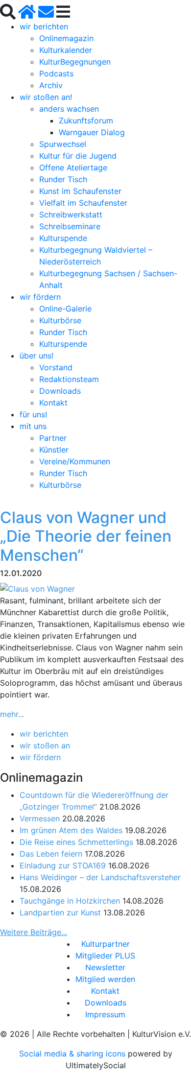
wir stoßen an (45, 745)
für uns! (33, 414)
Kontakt (53, 403)
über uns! (36, 355)
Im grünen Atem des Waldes (71, 830)
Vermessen (40, 818)
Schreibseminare (69, 226)
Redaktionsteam (69, 379)
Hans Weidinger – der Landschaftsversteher (100, 877)
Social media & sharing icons (73, 1053)
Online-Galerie (65, 308)
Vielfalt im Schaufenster (83, 203)
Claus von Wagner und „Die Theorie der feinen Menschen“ (85, 536)
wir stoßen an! (46, 97)
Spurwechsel (62, 144)
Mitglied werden (105, 979)
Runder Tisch (63, 179)
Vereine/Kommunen (74, 461)
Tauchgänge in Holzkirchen (70, 901)
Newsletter (105, 967)
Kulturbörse (60, 320)
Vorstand (55, 367)
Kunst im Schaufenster (80, 191)
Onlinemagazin (66, 38)
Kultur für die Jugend (78, 156)
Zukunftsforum (86, 120)
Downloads (60, 391)
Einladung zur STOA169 (63, 865)
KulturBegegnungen (75, 62)
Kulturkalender (65, 50)
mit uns (33, 426)
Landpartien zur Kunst (60, 912)
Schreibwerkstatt (70, 214)
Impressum (105, 1014)
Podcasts (56, 73)
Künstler (54, 450)
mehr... (12, 714)
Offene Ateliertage (73, 167)
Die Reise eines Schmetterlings (76, 842)
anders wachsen (69, 109)
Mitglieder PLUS (105, 955)
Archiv (51, 85)
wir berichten (44, 26)
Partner (53, 438)
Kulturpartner (105, 944)
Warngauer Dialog (92, 132)
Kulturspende (63, 238)
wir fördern (40, 297)
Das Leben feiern (51, 854)
